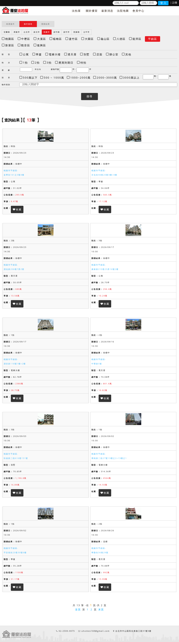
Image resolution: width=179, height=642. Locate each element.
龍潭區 (137, 39)
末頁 (101, 609)
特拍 (83, 62)
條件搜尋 (28, 24)
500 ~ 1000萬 (54, 77)
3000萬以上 (131, 77)
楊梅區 (57, 39)
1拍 (25, 62)
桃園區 (9, 39)
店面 (99, 54)
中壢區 (25, 39)
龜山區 (105, 39)
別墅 (87, 54)
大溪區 (41, 39)
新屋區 (9, 45)
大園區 (89, 39)
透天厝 (72, 54)
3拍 (49, 62)
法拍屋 (76, 10)
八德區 (121, 39)
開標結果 (45, 24)
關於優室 (92, 10)
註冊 (174, 2)
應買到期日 (66, 62)
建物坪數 (55, 69)
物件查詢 (6, 84)
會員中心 (138, 10)
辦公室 (113, 54)
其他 (128, 54)
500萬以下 (30, 77)
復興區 (41, 45)
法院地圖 (123, 10)
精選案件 (10, 24)
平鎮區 (152, 39)
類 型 (6, 54)
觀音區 (25, 45)
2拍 (37, 62)
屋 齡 (6, 70)
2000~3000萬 (107, 77)
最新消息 (107, 10)
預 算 (6, 77)
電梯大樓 (55, 54)
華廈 (39, 54)
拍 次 (6, 62)
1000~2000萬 (80, 77)
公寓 (26, 54)
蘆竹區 (73, 39)
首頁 (78, 609)
